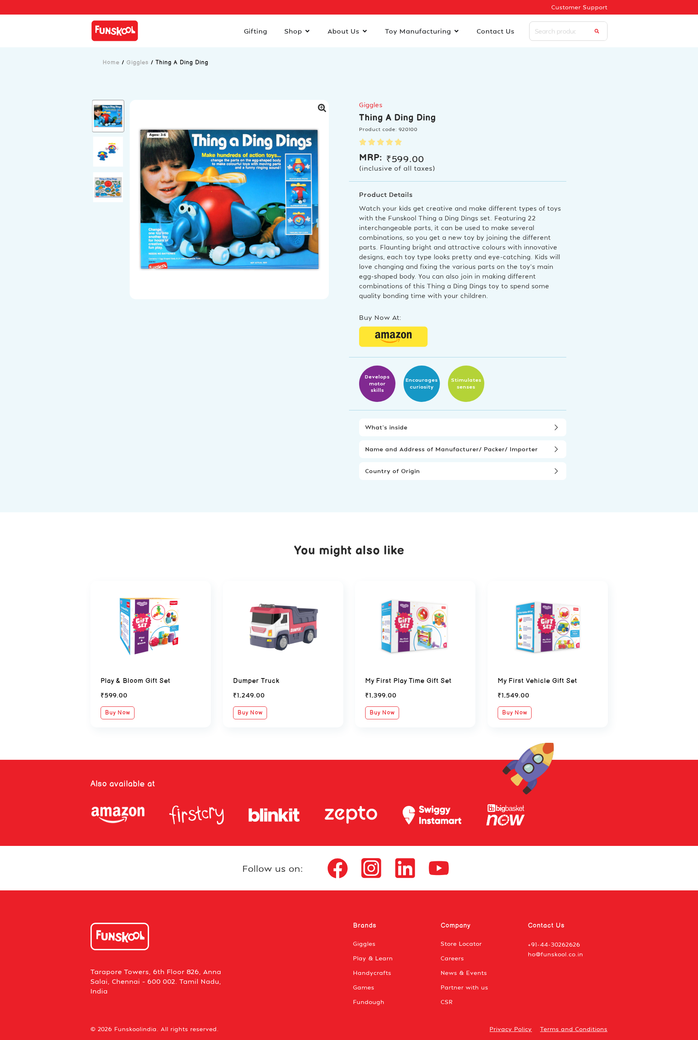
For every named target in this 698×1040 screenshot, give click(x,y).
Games (363, 987)
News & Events (464, 972)
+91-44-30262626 (554, 944)
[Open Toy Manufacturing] (456, 31)
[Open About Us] (365, 31)
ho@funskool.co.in (555, 954)
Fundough (369, 1001)
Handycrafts (372, 972)
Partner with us (464, 987)
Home (111, 62)
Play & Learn (373, 958)
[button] (108, 116)
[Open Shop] (307, 31)
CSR (447, 1001)
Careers (452, 958)
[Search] (597, 31)
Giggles (137, 62)
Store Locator (461, 943)
